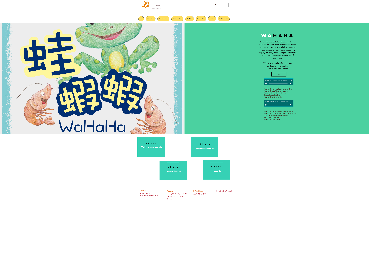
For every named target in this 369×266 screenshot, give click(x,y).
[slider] (291, 83)
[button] (278, 74)
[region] (151, 147)
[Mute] (289, 83)
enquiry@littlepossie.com (151, 195)
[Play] (266, 83)
